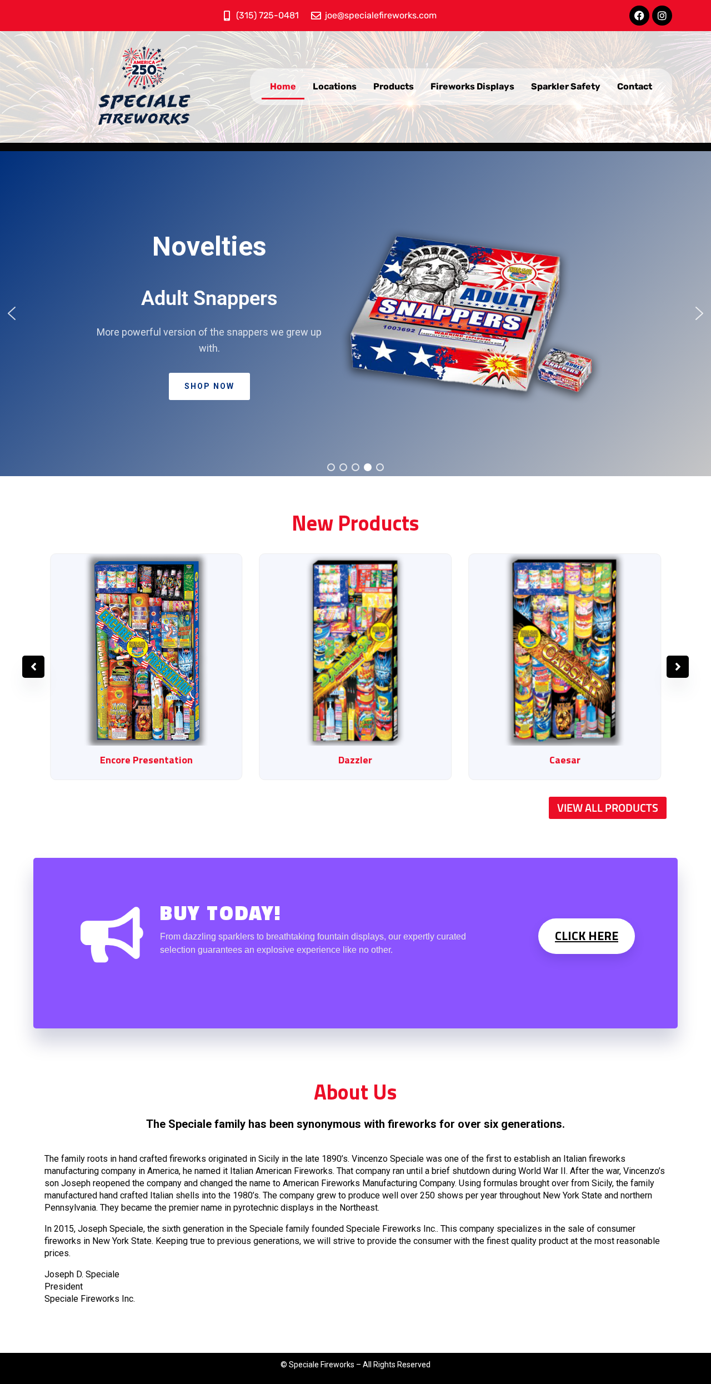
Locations (335, 86)
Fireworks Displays (472, 86)
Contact (634, 86)
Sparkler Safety (565, 86)
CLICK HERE (586, 935)
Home (283, 86)
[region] (355, 313)
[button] (355, 313)
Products (393, 86)
